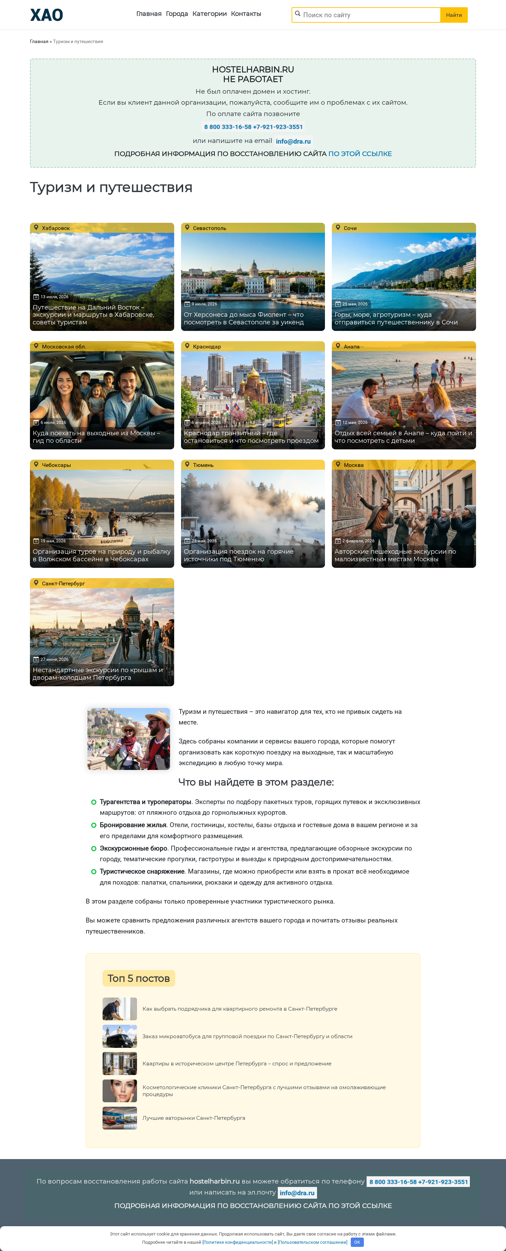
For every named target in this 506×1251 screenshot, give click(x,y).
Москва (353, 465)
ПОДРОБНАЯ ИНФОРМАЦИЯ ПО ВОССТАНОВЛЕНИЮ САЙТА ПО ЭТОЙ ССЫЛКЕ (253, 1206)
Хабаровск (55, 228)
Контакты (246, 14)
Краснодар (206, 346)
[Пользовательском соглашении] (312, 1242)
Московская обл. (63, 346)
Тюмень (203, 465)
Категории (209, 14)
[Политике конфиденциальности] (237, 1242)
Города (177, 14)
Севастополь (209, 228)
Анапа (351, 346)
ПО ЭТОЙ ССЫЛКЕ (360, 154)
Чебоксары (56, 465)
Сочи (349, 228)
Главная (149, 14)
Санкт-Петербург (63, 583)
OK (357, 1242)
